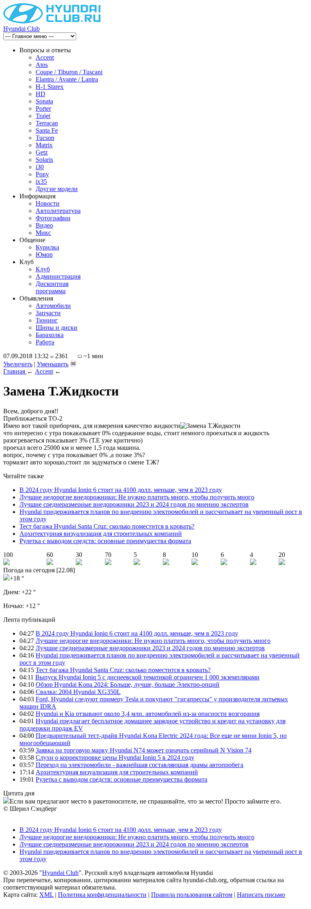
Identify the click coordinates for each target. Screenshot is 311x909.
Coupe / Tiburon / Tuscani (69, 72)
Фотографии (53, 218)
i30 (40, 166)
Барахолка (50, 334)
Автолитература (58, 210)
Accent (45, 57)
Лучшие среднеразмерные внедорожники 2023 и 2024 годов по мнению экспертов (134, 504)
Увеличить (17, 364)
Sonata (44, 101)
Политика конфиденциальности (102, 894)
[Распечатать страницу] (73, 363)
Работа (45, 342)
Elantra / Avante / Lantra (67, 79)
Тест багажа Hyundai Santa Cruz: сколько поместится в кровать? (106, 526)
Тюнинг (47, 320)
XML (46, 894)
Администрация (58, 276)
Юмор (44, 254)
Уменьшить (52, 364)
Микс (43, 232)
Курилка (47, 247)
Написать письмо (261, 894)
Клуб (43, 269)
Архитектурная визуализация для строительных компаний (100, 533)
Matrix (44, 145)
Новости (48, 203)
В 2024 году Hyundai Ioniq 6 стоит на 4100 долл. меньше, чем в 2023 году (120, 489)
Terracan (47, 123)
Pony (42, 174)
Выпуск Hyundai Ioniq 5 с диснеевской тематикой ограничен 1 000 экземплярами (147, 677)
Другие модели (57, 188)
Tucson (45, 137)
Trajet (43, 115)
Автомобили (53, 305)
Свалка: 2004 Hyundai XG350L (78, 691)
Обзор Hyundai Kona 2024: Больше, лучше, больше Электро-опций (127, 684)
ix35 (41, 181)
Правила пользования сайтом (191, 894)
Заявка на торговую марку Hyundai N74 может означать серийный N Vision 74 (143, 750)
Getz (42, 152)
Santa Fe (47, 130)
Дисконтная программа (52, 287)
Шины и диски (56, 327)
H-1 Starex (50, 86)
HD (40, 93)
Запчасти (48, 312)
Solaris (44, 159)
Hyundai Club (21, 28)
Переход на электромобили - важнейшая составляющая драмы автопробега (139, 764)
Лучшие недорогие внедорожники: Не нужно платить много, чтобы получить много (136, 497)
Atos (42, 64)
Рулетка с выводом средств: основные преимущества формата (105, 540)
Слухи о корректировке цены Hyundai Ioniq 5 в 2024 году (115, 757)
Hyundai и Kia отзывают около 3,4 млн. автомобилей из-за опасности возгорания (148, 713)
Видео (44, 225)
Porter (43, 108)
